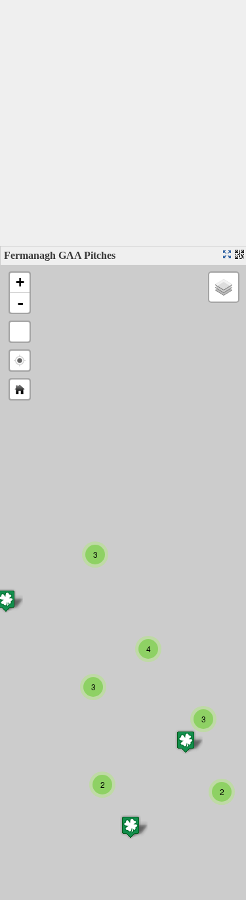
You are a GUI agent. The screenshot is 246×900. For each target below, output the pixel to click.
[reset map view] (20, 389)
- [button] (20, 303)
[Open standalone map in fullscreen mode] (228, 255)
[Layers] (223, 287)
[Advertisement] (123, 123)
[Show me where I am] (20, 360)
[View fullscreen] (20, 332)
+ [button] (20, 282)
